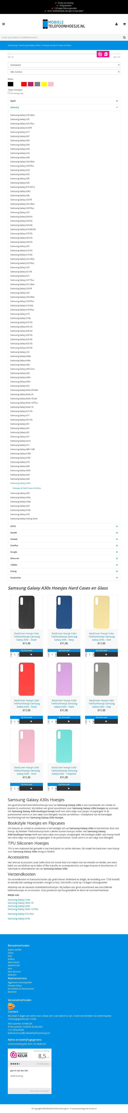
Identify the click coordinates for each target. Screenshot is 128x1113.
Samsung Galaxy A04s (20, 360)
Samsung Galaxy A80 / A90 (22, 449)
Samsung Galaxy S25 (20, 119)
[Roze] (51, 84)
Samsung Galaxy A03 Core (22, 369)
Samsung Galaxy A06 (20, 157)
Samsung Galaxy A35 (20, 178)
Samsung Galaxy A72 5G (21, 322)
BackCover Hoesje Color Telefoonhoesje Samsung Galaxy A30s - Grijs (102, 703)
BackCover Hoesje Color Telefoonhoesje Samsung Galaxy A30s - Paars (64, 703)
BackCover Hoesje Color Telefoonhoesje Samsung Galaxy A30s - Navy (64, 636)
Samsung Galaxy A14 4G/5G (23, 229)
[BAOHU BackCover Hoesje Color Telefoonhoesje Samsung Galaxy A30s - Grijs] (101, 679)
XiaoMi (13, 532)
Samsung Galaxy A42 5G (21, 331)
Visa (10, 968)
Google (13, 552)
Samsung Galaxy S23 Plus (22, 208)
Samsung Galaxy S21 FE (21, 271)
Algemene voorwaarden (20, 982)
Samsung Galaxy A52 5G (21, 326)
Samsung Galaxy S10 (20, 314)
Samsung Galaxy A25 (20, 182)
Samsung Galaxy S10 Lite (21, 305)
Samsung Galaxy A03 (20, 373)
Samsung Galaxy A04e (20, 356)
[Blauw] (17, 84)
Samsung (12, 45)
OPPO (13, 526)
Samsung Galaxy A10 (20, 514)
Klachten (12, 991)
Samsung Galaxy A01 (20, 386)
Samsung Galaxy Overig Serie (24, 518)
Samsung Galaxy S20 (20, 292)
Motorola (14, 558)
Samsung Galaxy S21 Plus (22, 280)
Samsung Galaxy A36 (20, 144)
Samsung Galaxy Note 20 (21, 394)
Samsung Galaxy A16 (20, 153)
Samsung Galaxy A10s (20, 510)
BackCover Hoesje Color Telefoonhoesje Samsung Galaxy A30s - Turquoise (64, 770)
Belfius (11, 959)
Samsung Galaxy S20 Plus (22, 301)
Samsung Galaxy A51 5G (21, 419)
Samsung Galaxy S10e (20, 318)
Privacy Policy (15, 985)
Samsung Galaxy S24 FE (21, 127)
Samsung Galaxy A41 (20, 428)
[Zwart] (10, 84)
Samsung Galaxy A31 (20, 432)
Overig (13, 571)
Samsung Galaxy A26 (20, 149)
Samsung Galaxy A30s (29, 45)
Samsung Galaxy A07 (20, 136)
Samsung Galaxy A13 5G (21, 250)
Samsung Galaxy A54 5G (21, 216)
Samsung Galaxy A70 (20, 462)
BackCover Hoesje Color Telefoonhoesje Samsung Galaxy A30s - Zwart (27, 636)
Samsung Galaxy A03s (20, 377)
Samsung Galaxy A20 (20, 506)
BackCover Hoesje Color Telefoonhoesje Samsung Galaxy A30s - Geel (102, 636)
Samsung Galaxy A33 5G (21, 242)
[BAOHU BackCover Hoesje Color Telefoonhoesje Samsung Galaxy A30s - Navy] (64, 611)
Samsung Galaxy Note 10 (21, 407)
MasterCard (14, 965)
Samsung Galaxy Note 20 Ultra (24, 390)
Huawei (13, 539)
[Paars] (30, 84)
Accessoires (15, 577)
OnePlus (14, 545)
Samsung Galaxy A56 (20, 140)
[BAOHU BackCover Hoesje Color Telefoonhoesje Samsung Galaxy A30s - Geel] (101, 611)
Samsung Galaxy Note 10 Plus (24, 402)
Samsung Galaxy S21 (20, 276)
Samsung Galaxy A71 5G (21, 411)
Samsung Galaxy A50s (20, 470)
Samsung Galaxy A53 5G (21, 237)
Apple (13, 101)
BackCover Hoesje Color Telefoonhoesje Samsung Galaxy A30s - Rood (27, 703)
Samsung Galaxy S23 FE (21, 199)
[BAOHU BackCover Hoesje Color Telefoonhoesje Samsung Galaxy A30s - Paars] (64, 679)
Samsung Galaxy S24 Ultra (22, 161)
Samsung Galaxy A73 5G (21, 233)
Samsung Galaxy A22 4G (21, 347)
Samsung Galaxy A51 (20, 424)
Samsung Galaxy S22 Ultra (22, 259)
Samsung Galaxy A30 (20, 493)
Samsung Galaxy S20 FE (21, 288)
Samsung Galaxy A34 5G (21, 221)
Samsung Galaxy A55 (20, 174)
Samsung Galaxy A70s (20, 457)
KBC (10, 955)
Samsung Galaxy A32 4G (21, 339)
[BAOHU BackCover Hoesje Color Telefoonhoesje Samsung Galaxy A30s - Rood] (26, 679)
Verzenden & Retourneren (21, 988)
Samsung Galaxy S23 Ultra (22, 204)
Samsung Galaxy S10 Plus (22, 309)
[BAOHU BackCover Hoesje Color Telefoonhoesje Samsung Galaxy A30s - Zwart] (26, 611)
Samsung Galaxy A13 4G (21, 254)
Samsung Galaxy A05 (20, 195)
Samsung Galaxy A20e (20, 501)
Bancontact (14, 962)
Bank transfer (15, 949)
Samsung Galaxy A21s (20, 441)
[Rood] (24, 84)
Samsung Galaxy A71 (20, 415)
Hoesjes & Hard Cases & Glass (56, 45)
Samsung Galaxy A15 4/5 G (22, 187)
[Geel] (44, 84)
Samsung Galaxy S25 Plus (22, 123)
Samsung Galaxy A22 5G (21, 343)
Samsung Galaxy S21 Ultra (22, 284)
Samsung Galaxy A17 (20, 132)
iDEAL (11, 952)
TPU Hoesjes (16, 93)
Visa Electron (14, 971)
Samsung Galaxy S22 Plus (22, 263)
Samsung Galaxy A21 (20, 436)
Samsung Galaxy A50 (20, 474)
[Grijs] (37, 84)
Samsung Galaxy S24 (20, 170)
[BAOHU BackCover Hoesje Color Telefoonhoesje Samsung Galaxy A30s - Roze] (26, 745)
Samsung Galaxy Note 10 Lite (23, 398)
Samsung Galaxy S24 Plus (22, 166)
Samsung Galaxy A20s (20, 497)
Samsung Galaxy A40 (20, 479)
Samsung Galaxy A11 (20, 445)
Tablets (13, 564)
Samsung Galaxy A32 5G (21, 335)
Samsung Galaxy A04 (20, 364)
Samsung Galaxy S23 (20, 212)
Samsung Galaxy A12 (20, 352)
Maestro (12, 974)
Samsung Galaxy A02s (20, 381)
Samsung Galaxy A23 (20, 246)
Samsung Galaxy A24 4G (21, 225)
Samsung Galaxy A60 (20, 466)
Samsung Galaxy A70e (20, 453)
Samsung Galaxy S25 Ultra (22, 115)
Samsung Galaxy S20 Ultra (22, 297)
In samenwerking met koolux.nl (83, 1108)
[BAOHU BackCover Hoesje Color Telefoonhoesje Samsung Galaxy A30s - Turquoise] (64, 745)
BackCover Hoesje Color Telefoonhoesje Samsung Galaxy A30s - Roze (27, 770)
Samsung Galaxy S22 (20, 267)
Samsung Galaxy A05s (20, 191)
